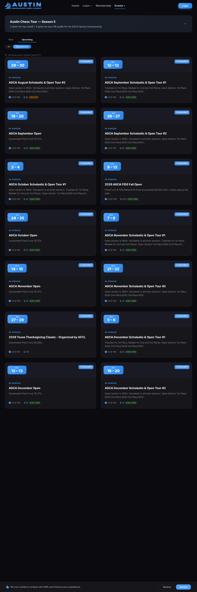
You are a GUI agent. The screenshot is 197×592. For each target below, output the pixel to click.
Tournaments (22, 47)
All (9, 47)
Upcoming (27, 39)
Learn (86, 5)
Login (185, 5)
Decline (167, 587)
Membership (103, 5)
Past (11, 39)
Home (75, 5)
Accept (183, 587)
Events (119, 5)
